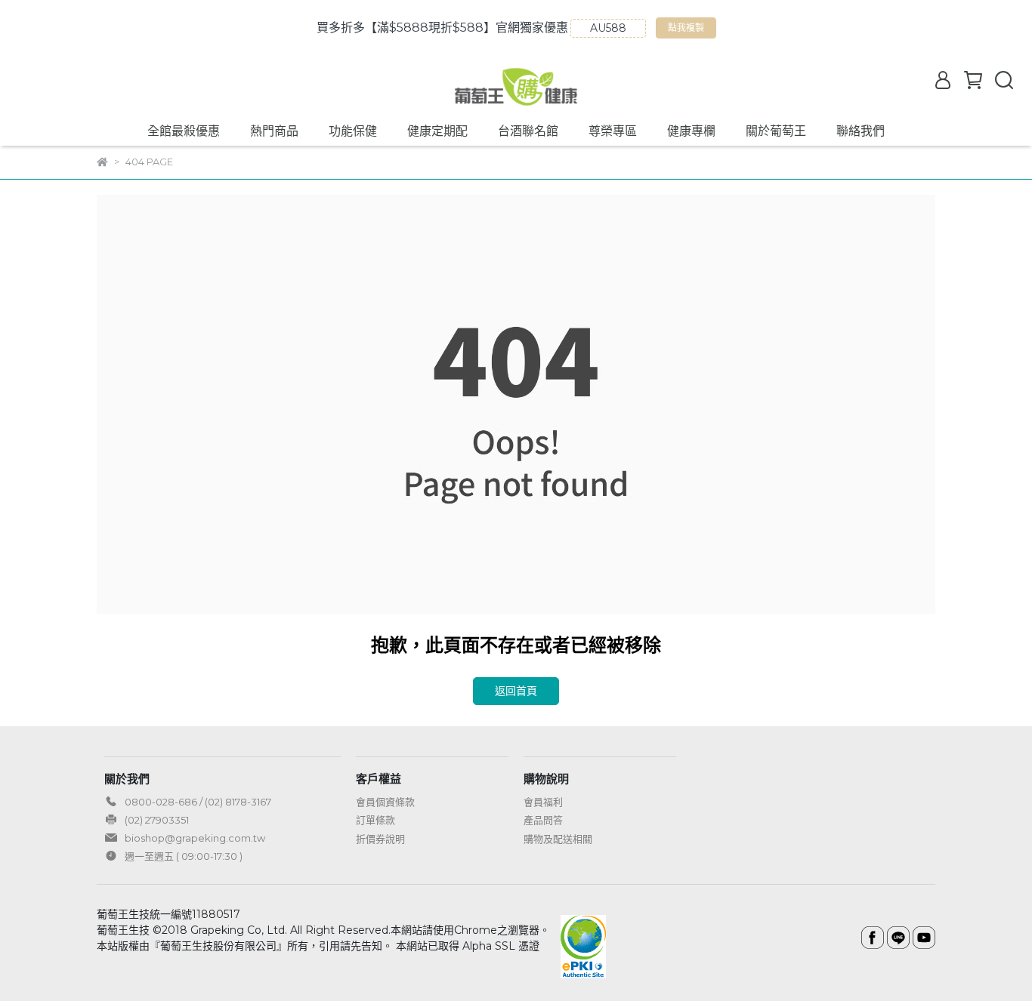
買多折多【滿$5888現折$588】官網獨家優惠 (442, 27)
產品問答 (543, 820)
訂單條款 (375, 820)
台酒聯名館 (528, 131)
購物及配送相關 (558, 839)
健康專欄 (691, 131)
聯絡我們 (860, 131)
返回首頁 (516, 691)
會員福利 (543, 802)
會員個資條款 (385, 802)
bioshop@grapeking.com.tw (195, 838)
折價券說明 (380, 839)
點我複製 (688, 30)
